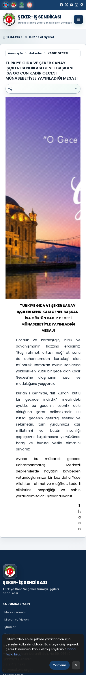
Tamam (59, 665)
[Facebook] (61, 5)
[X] (66, 5)
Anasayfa (15, 53)
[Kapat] (76, 665)
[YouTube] (71, 5)
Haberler (35, 53)
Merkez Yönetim (15, 612)
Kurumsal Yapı (16, 604)
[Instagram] (76, 5)
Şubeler (10, 627)
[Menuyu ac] (78, 19)
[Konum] (81, 5)
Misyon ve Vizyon (16, 619)
